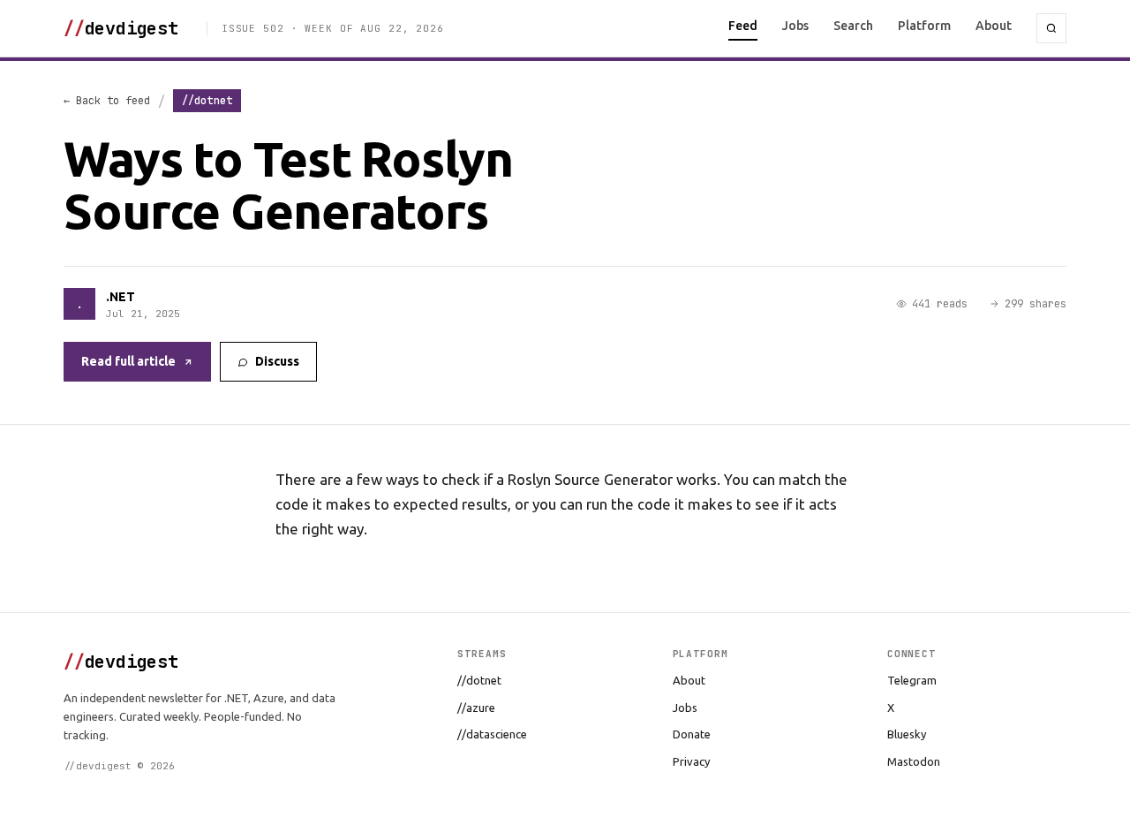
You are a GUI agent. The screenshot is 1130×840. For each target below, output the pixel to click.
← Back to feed (107, 101)
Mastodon (913, 761)
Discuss (277, 361)
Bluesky (906, 734)
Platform (924, 26)
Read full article (128, 361)
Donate (692, 734)
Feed (742, 26)
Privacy (691, 761)
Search (853, 26)
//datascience (492, 734)
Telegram (912, 680)
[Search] (1051, 28)
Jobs (795, 26)
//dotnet (479, 680)
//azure (476, 707)
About (994, 26)
